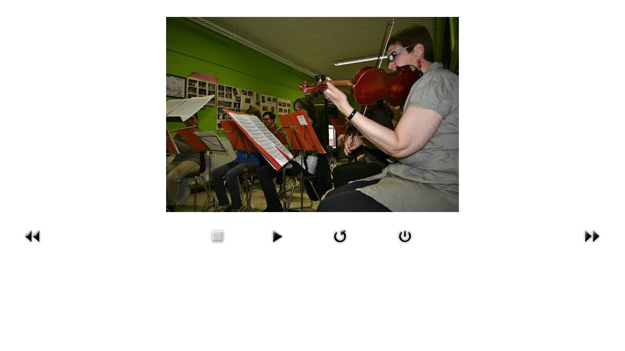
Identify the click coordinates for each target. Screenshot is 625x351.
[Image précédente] (33, 236)
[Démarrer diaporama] (277, 236)
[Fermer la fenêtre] (405, 236)
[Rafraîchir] (340, 236)
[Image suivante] (592, 236)
